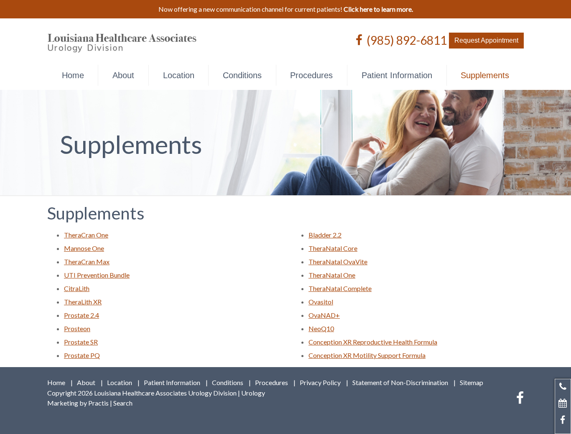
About (123, 75)
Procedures (311, 75)
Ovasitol (320, 302)
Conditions (242, 75)
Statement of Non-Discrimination (400, 382)
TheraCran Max (87, 262)
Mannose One (84, 248)
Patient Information (397, 75)
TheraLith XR (83, 302)
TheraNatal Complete (340, 288)
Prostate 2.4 (81, 315)
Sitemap (471, 382)
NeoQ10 (321, 328)
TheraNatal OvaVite (337, 262)
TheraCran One (86, 235)
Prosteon (77, 328)
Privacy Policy (320, 382)
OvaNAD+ (324, 315)
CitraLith (76, 288)
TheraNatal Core (332, 248)
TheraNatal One (331, 275)
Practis (98, 403)
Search (123, 403)
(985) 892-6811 (407, 40)
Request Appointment (486, 40)
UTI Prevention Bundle (97, 275)
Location (178, 75)
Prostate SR (81, 342)
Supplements (485, 75)
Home (73, 75)
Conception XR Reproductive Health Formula (372, 342)
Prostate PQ (82, 355)
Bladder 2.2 (325, 235)
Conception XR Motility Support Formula (367, 355)
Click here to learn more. (378, 9)
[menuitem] (73, 75)
